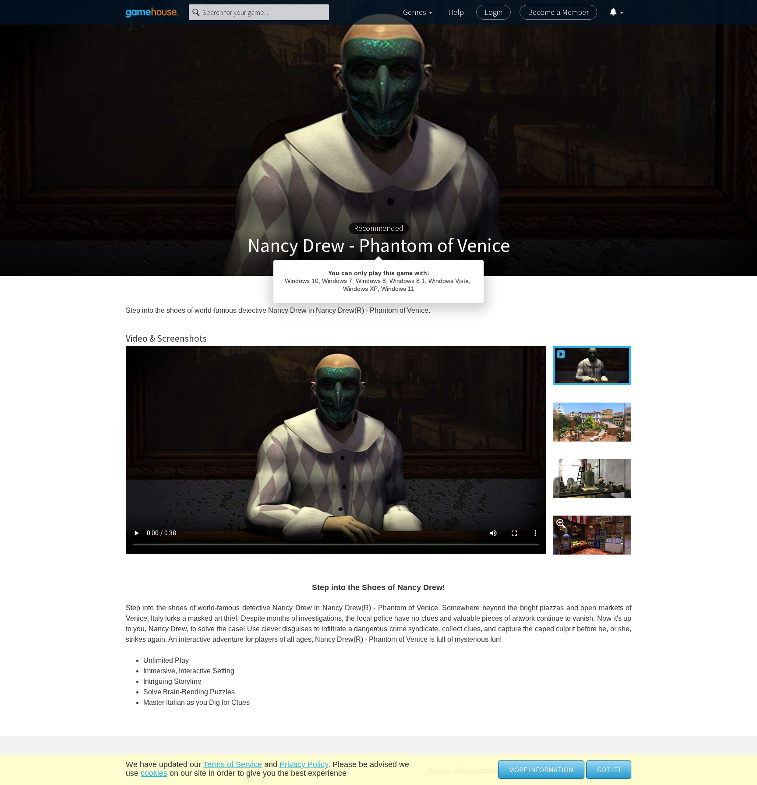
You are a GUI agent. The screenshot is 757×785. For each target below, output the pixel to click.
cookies (154, 773)
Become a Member (558, 12)
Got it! (608, 769)
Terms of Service (232, 764)
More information (541, 769)
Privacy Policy (303, 764)
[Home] (152, 12)
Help (456, 12)
